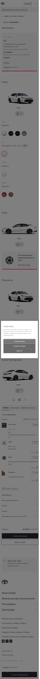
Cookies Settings (19, 341)
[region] (19, 339)
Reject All (19, 351)
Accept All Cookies (19, 346)
